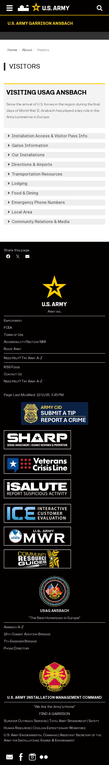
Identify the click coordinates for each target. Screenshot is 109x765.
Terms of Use (13, 335)
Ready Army (12, 349)
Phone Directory (16, 648)
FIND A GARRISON (54, 714)
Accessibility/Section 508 (25, 342)
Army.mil (54, 311)
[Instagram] (32, 757)
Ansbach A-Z (14, 627)
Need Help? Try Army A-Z (23, 358)
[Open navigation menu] (9, 8)
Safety (93, 721)
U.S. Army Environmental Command (31, 735)
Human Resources (17, 728)
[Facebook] (8, 257)
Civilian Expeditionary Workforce (59, 728)
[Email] (27, 257)
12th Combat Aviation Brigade (27, 634)
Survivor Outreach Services (25, 721)
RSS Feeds (12, 367)
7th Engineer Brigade (20, 641)
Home (12, 50)
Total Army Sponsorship (67, 721)
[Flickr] (43, 757)
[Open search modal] (99, 8)
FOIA (8, 327)
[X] (18, 257)
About (27, 50)
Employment (13, 320)
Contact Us (13, 374)
